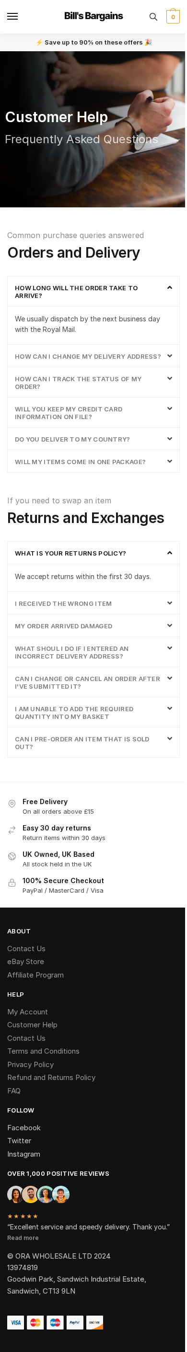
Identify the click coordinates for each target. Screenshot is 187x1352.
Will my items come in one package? (80, 462)
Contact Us (26, 948)
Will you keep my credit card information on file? (68, 412)
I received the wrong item (63, 603)
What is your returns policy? (70, 553)
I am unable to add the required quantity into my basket (74, 712)
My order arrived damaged (63, 626)
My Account (27, 1011)
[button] (93, 291)
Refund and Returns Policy (51, 1077)
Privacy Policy (30, 1064)
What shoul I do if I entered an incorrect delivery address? (72, 652)
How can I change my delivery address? (88, 356)
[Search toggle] (153, 17)
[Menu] (21, 17)
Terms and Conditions (43, 1051)
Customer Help (32, 1024)
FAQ (14, 1090)
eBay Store (25, 961)
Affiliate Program (35, 974)
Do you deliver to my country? (72, 439)
